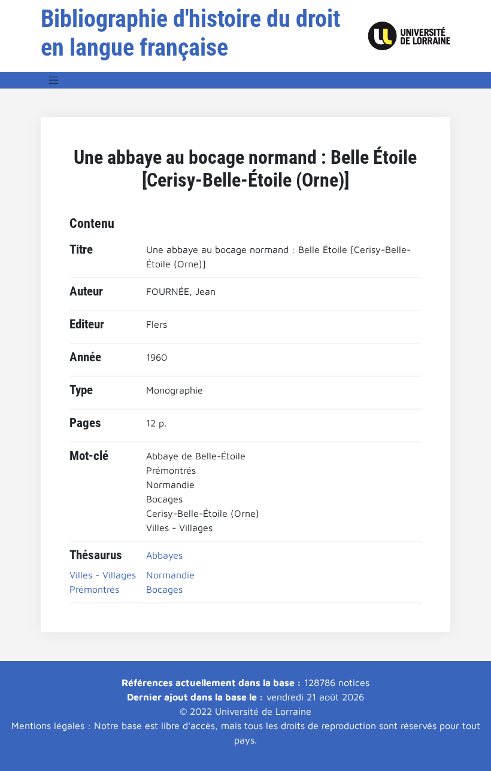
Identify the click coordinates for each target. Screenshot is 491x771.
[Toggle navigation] (54, 80)
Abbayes (164, 555)
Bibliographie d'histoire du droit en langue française (190, 33)
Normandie (170, 574)
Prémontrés (94, 589)
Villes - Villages (102, 574)
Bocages (164, 589)
